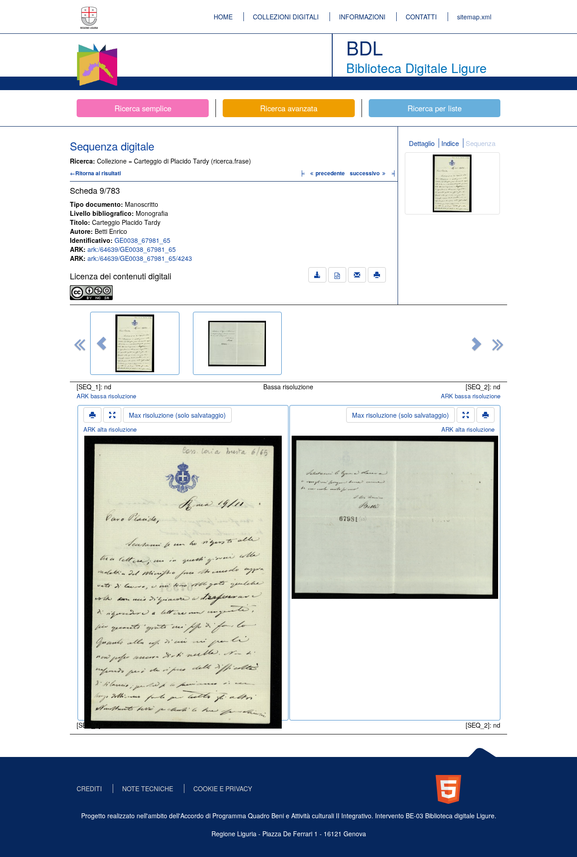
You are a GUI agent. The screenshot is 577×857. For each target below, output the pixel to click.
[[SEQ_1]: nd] (134, 343)
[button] (101, 343)
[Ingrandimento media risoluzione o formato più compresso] (112, 415)
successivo (365, 173)
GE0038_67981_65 (142, 240)
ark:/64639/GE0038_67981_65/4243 (139, 258)
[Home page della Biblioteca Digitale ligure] (97, 45)
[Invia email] (357, 275)
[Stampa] (377, 275)
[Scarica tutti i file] (317, 275)
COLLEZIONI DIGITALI (286, 16)
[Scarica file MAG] (337, 275)
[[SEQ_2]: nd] (237, 343)
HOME (223, 16)
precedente (330, 173)
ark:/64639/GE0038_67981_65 (131, 249)
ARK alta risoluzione (110, 429)
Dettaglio (422, 143)
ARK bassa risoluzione (106, 396)
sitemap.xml (474, 16)
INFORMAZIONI (362, 16)
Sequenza (480, 143)
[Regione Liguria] (89, 11)
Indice (450, 143)
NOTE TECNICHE (147, 788)
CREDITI (89, 788)
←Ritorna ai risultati (95, 173)
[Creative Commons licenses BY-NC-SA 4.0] (91, 291)
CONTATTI (421, 16)
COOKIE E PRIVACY (222, 788)
